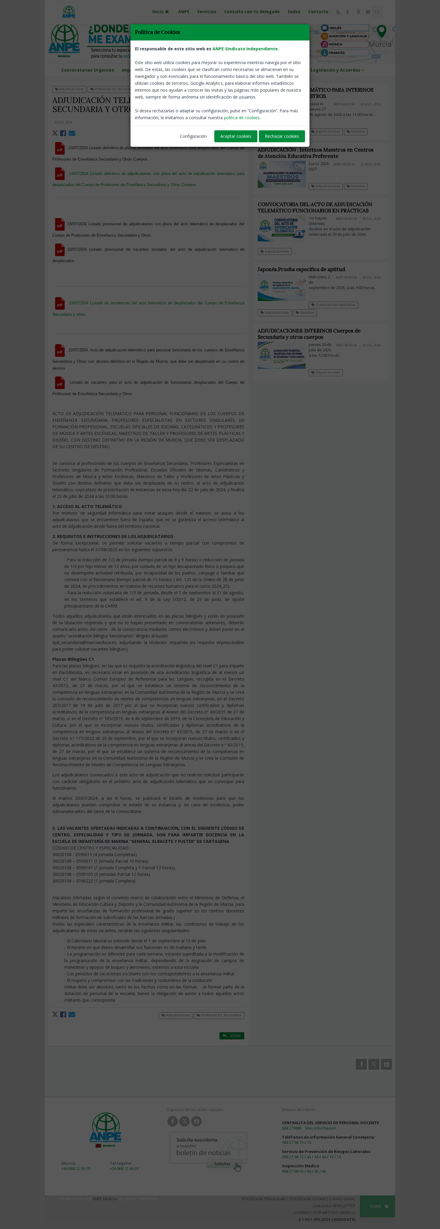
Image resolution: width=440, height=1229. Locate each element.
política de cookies (242, 117)
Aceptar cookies (235, 136)
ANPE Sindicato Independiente (245, 49)
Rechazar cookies (282, 136)
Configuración (193, 136)
